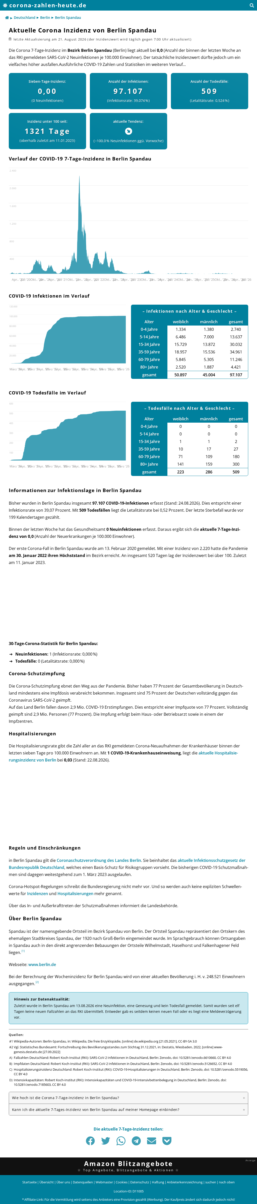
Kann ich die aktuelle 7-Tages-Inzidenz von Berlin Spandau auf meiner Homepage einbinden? (95, 1109)
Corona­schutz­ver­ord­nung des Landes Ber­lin (99, 860)
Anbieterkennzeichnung (185, 1182)
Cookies (121, 1182)
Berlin (45, 17)
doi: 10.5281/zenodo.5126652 (195, 1063)
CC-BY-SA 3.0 (187, 1041)
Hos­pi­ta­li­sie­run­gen (75, 893)
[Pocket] (166, 1140)
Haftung (158, 1182)
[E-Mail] (151, 1140)
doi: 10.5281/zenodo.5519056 (225, 1069)
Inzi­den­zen (37, 893)
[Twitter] (105, 1140)
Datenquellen (83, 1182)
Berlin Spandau (68, 17)
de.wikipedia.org (146, 1041)
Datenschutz (139, 1182)
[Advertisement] (128, 606)
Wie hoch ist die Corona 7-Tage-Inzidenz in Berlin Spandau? (65, 1097)
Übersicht (46, 1182)
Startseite (29, 1182)
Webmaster (104, 1182)
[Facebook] (90, 1140)
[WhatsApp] (120, 1140)
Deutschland (24, 17)
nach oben (227, 1182)
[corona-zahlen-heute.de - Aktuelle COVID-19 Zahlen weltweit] (7, 18)
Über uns (63, 1182)
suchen (210, 1182)
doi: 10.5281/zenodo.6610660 (194, 1057)
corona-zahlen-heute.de (48, 5)
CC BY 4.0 (224, 1057)
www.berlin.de (42, 964)
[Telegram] (136, 1140)
